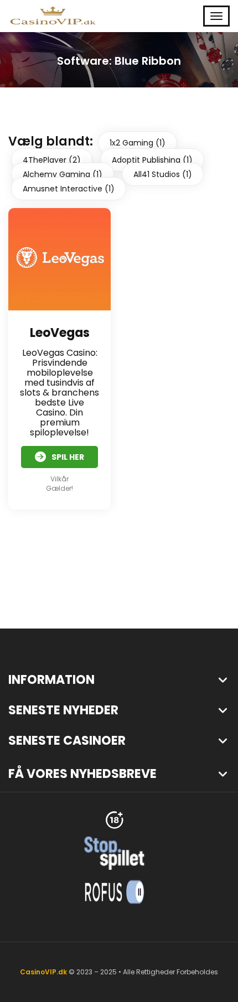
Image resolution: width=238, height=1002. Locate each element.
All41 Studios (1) (162, 174)
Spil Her (67, 457)
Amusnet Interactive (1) (69, 188)
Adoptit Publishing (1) (152, 159)
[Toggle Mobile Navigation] (216, 16)
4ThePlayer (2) (52, 159)
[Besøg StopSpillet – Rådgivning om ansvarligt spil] (114, 852)
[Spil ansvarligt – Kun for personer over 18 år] (115, 819)
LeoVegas (60, 332)
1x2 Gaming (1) (137, 142)
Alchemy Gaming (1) (62, 174)
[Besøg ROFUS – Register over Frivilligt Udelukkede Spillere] (114, 891)
